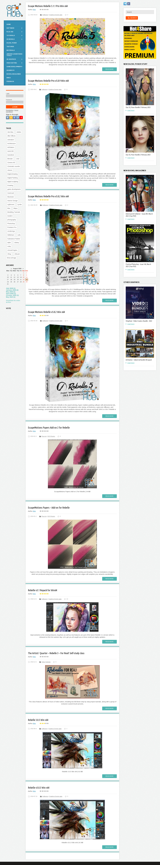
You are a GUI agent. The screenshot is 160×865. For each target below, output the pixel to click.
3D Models (10, 39)
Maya (15, 208)
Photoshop (11, 223)
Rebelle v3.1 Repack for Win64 (42, 590)
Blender (10, 159)
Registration (9, 110)
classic (9, 170)
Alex (34, 9)
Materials (11, 50)
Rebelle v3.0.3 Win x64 (38, 787)
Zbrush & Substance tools (14, 54)
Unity (9, 246)
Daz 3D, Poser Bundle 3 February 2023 (138, 107)
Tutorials (11, 35)
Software (10, 28)
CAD (17, 159)
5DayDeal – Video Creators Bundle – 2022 (139, 321)
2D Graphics (11, 59)
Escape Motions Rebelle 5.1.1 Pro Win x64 (48, 6)
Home (9, 24)
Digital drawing (12, 174)
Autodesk (10, 155)
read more (130, 110)
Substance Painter (13, 239)
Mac (8, 208)
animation (10, 140)
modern (10, 216)
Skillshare (10, 235)
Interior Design (12, 201)
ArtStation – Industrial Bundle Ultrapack (139, 360)
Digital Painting (12, 178)
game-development (14, 189)
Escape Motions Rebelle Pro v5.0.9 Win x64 (48, 80)
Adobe (19, 132)
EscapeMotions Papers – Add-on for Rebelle (49, 507)
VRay (9, 254)
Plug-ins (44, 436)
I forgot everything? (12, 111)
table (9, 242)
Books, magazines (14, 74)
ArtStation (10, 147)
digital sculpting (12, 181)
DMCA (9, 77)
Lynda (20, 204)
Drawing (10, 185)
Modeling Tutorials (13, 212)
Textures (10, 46)
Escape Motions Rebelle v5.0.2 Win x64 (46, 312)
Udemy (16, 242)
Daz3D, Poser (12, 43)
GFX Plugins (51, 436)
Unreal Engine (12, 250)
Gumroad (10, 193)
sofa (19, 235)
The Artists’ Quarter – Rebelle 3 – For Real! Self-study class (56, 653)
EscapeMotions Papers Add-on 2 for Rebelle (49, 427)
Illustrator (10, 197)
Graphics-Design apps (55, 15)
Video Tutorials (46, 662)
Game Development (14, 66)
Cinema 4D (11, 162)
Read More (109, 69)
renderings (11, 231)
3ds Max (10, 132)
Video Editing (12, 63)
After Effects (11, 136)
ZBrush (17, 254)
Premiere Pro (11, 227)
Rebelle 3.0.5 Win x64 (38, 719)
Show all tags (11, 258)
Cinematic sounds (13, 166)
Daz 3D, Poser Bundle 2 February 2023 (138, 155)
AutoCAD (10, 151)
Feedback (10, 81)
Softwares (45, 15)
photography (11, 220)
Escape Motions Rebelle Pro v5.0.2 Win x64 (48, 196)
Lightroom (10, 204)
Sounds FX (10, 70)
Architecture (11, 143)
